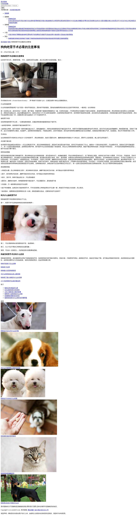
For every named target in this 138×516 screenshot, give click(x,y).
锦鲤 (24, 34)
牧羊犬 (27, 20)
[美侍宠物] (4, 3)
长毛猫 (82, 28)
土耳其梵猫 (127, 28)
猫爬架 (66, 38)
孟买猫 (117, 28)
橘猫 (74, 28)
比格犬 (76, 20)
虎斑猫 (96, 28)
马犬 (53, 20)
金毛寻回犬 (21, 20)
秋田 (65, 20)
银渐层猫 (91, 28)
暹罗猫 (24, 28)
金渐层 (121, 28)
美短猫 (15, 28)
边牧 (131, 20)
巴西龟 (28, 34)
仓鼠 (9, 34)
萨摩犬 (85, 20)
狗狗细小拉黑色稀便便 (8, 270)
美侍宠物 (4, 1)
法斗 (123, 20)
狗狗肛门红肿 (5, 267)
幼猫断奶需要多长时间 (12, 296)
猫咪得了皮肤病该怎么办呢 (14, 294)
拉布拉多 (11, 20)
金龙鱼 (66, 34)
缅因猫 (28, 28)
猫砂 (47, 38)
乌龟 (12, 34)
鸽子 (32, 34)
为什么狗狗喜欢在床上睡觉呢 (10, 274)
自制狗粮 (22, 38)
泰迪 (47, 20)
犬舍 (11, 10)
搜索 (3, 7)
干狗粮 (31, 38)
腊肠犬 (106, 20)
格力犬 (111, 20)
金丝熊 (51, 34)
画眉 (57, 34)
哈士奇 (127, 20)
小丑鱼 (61, 34)
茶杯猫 (25, 30)
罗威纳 (15, 22)
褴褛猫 (46, 30)
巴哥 (41, 20)
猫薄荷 (54, 38)
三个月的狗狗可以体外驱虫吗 (10, 281)
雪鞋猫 (61, 30)
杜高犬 (115, 20)
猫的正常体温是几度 (11, 288)
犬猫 (71, 28)
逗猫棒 (61, 38)
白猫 (86, 28)
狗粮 (9, 38)
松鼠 (35, 34)
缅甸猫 (105, 28)
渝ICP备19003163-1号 (41, 510)
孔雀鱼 (42, 34)
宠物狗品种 (12, 19)
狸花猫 (78, 28)
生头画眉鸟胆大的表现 (12, 290)
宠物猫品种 (12, 26)
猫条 (50, 38)
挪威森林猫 (111, 28)
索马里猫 (56, 30)
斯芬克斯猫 (12, 30)
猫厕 (57, 38)
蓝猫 (29, 30)
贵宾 (15, 20)
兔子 (15, 34)
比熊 (30, 20)
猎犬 (134, 20)
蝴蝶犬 (81, 20)
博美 (56, 20)
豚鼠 (38, 34)
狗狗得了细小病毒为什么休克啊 (11, 277)
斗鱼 (54, 34)
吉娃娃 (10, 22)
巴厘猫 (63, 28)
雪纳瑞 (37, 20)
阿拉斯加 (61, 20)
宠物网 (7, 13)
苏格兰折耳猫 (35, 28)
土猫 (36, 30)
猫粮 (12, 38)
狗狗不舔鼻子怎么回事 (8, 263)
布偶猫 (19, 28)
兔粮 (38, 38)
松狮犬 (93, 20)
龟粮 (35, 38)
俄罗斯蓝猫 (19, 30)
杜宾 (89, 20)
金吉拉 (58, 28)
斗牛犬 (72, 20)
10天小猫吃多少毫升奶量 (13, 292)
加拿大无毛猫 (68, 30)
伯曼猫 (133, 28)
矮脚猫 (33, 30)
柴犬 (44, 20)
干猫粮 (27, 38)
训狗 (18, 10)
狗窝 (41, 38)
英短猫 (10, 28)
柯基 (33, 20)
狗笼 (44, 38)
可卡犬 (120, 20)
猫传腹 (15, 10)
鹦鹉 (18, 34)
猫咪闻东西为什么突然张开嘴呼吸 (16, 298)
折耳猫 (67, 28)
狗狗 (9, 42)
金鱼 (21, 34)
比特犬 (97, 20)
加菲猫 (54, 28)
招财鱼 (70, 34)
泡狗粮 (16, 38)
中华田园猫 (48, 28)
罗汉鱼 (46, 34)
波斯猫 (42, 28)
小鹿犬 (102, 20)
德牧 (50, 20)
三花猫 (100, 28)
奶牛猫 (51, 30)
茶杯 (68, 20)
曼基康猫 (41, 30)
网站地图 (31, 510)
